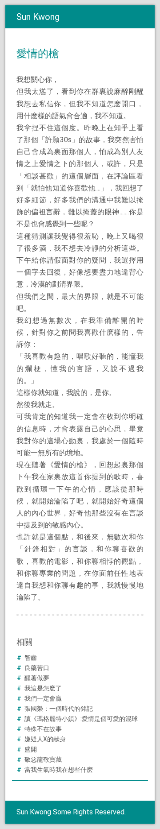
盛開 (30, 749)
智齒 (30, 657)
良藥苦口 (36, 667)
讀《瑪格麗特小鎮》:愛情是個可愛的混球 (81, 718)
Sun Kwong (38, 17)
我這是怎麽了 (43, 688)
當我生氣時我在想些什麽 (58, 769)
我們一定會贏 (43, 698)
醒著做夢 (36, 678)
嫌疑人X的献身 (45, 739)
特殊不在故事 (43, 728)
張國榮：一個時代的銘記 (58, 708)
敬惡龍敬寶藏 (43, 759)
